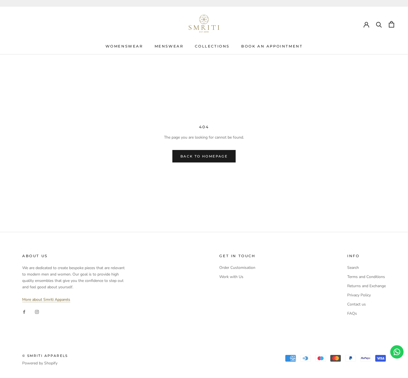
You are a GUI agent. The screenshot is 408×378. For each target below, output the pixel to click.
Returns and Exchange (366, 286)
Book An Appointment (272, 46)
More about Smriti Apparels (46, 299)
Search (353, 267)
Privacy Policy (359, 295)
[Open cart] (391, 24)
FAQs (352, 313)
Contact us (356, 304)
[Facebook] (24, 311)
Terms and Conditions (366, 276)
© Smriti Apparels (45, 356)
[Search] (379, 24)
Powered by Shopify (39, 363)
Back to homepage (204, 156)
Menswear (169, 46)
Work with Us (231, 276)
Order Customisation (237, 267)
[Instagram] (37, 311)
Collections (212, 46)
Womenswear (124, 46)
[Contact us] (397, 352)
